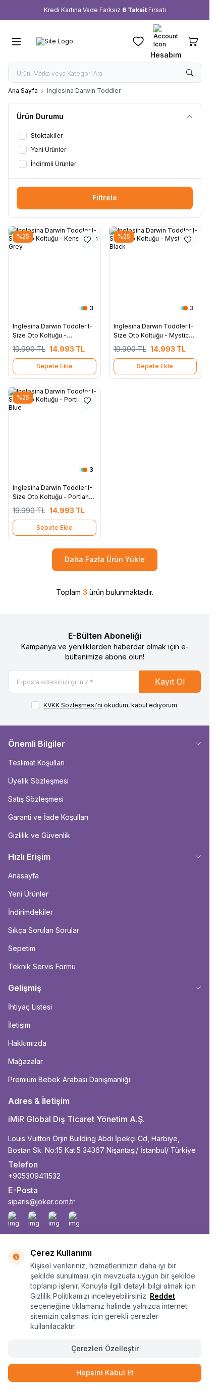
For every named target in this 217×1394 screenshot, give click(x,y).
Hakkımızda (27, 1043)
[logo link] (76, 41)
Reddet (162, 1296)
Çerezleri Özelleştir (105, 1348)
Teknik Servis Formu (42, 966)
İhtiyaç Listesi (30, 1006)
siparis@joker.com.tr (41, 1201)
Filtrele (104, 197)
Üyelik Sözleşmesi (38, 780)
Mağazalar (25, 1061)
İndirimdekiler (30, 912)
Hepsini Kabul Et (105, 1372)
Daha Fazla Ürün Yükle (105, 559)
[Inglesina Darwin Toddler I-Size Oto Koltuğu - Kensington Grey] (54, 272)
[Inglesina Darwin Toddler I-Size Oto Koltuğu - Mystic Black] (155, 272)
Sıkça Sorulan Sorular (43, 930)
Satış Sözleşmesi (36, 799)
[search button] (189, 73)
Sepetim (21, 948)
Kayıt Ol (170, 682)
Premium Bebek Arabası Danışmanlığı (69, 1079)
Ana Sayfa (23, 90)
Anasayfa (23, 875)
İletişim (19, 1025)
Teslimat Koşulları (36, 762)
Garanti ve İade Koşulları (48, 817)
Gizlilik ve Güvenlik (39, 835)
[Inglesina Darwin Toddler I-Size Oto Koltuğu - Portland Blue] (54, 433)
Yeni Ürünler (28, 893)
